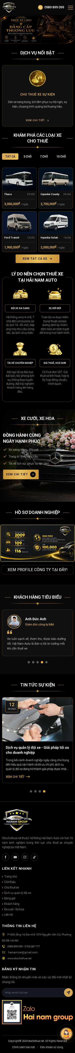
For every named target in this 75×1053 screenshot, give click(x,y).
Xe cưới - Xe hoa (14, 909)
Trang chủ (10, 876)
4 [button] (43, 663)
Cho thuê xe (11, 887)
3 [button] (38, 663)
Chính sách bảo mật (23, 1047)
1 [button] (30, 663)
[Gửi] (68, 992)
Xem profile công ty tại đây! (37, 569)
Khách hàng (11, 903)
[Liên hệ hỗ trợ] (66, 1033)
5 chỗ (28, 156)
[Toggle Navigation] (70, 7)
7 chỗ (44, 156)
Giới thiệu (10, 881)
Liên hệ (8, 914)
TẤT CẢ (10, 156)
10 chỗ (61, 156)
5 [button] (47, 663)
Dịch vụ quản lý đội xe (17, 892)
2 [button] (34, 663)
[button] (6, 95)
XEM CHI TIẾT (17, 474)
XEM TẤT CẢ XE (35, 258)
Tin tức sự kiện (37, 684)
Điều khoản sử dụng (51, 1047)
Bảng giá (9, 898)
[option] (37, 96)
